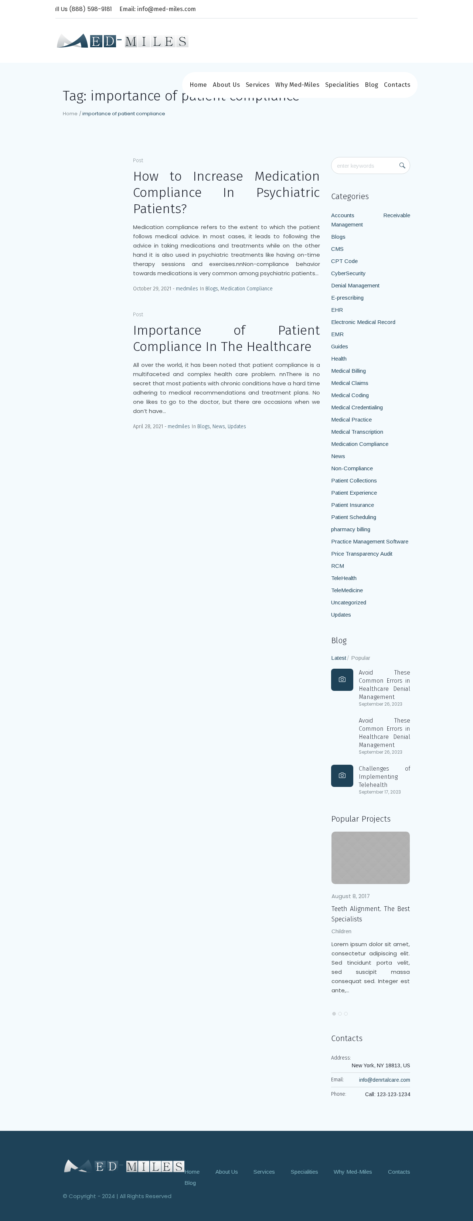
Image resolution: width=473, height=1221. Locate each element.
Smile (376, 931)
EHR (337, 310)
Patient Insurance (352, 505)
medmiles (187, 289)
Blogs (211, 289)
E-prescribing (347, 297)
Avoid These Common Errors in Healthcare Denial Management (384, 684)
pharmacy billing (350, 529)
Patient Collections (354, 480)
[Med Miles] (123, 1166)
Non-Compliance (352, 468)
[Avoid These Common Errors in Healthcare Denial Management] (342, 680)
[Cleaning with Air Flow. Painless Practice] (383, 858)
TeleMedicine (347, 590)
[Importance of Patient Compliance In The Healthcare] (92, 340)
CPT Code (344, 261)
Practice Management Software (369, 541)
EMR (337, 334)
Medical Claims (349, 383)
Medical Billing (348, 371)
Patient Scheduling (353, 517)
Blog (190, 1183)
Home (70, 113)
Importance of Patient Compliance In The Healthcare (226, 338)
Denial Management (355, 285)
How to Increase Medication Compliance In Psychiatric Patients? (226, 192)
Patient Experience (354, 493)
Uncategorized (348, 602)
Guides (339, 346)
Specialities (304, 1172)
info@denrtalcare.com (384, 1080)
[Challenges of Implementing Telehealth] (342, 776)
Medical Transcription (357, 432)
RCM (337, 566)
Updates (237, 426)
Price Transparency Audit (361, 553)
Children (354, 931)
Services (264, 1172)
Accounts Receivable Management (370, 220)
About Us (226, 1172)
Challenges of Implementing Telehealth (384, 776)
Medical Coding (350, 395)
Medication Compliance (247, 289)
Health (339, 358)
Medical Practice (351, 419)
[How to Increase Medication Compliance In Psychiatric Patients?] (92, 186)
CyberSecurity (348, 273)
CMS (337, 249)
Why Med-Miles (353, 1172)
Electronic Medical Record (363, 322)
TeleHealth (344, 578)
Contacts (399, 1172)
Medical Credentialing (357, 407)
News (218, 426)
